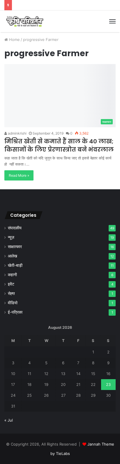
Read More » (19, 175)
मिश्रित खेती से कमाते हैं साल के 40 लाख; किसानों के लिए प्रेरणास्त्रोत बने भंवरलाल (59, 145)
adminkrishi (17, 133)
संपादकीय (15, 228)
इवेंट (11, 284)
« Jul (8, 420)
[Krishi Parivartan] (24, 21)
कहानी (12, 274)
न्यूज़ (11, 237)
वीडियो (12, 302)
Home (14, 39)
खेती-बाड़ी (15, 265)
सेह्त (11, 293)
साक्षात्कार (15, 246)
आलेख (12, 256)
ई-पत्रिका (15, 312)
